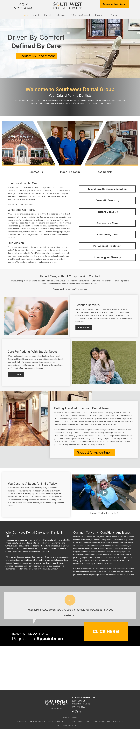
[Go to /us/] (69, 147)
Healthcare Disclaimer (56, 721)
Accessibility (22, 721)
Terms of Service (98, 721)
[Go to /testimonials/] (104, 147)
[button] (83, 327)
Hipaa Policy (71, 721)
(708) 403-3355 (23, 7)
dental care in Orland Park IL (68, 103)
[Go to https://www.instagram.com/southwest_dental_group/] (23, 4)
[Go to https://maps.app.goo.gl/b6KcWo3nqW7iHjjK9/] (26, 4)
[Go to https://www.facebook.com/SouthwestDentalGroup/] (20, 4)
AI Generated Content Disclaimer (70, 725)
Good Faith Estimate (115, 721)
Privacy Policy (84, 721)
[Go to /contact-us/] (35, 147)
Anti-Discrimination (37, 721)
